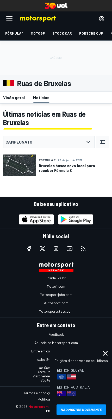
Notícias (41, 97)
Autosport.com (56, 303)
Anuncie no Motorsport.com (56, 342)
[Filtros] (102, 142)
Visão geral (14, 97)
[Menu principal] (9, 19)
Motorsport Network (46, 406)
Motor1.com (56, 286)
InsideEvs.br (56, 278)
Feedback (56, 334)
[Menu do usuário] (101, 19)
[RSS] (83, 248)
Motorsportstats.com (56, 311)
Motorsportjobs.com (56, 294)
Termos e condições (39, 393)
